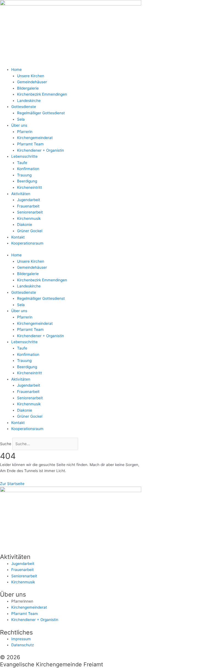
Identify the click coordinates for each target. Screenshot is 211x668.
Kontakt (18, 237)
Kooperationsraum (27, 243)
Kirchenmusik (29, 218)
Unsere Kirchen (30, 76)
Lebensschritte (24, 156)
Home (16, 69)
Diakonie (24, 224)
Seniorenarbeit (30, 212)
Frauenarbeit (28, 206)
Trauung (24, 175)
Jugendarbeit (28, 200)
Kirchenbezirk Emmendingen (42, 94)
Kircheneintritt (29, 187)
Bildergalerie (28, 88)
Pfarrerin (24, 131)
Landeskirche (29, 100)
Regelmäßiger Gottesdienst (41, 113)
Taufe (22, 162)
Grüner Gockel (29, 231)
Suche (5, 444)
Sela (21, 119)
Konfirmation (28, 169)
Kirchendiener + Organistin (40, 150)
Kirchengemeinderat (35, 137)
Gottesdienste (23, 106)
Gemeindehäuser (32, 82)
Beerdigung (27, 181)
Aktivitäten (20, 194)
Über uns (19, 125)
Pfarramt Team (30, 144)
